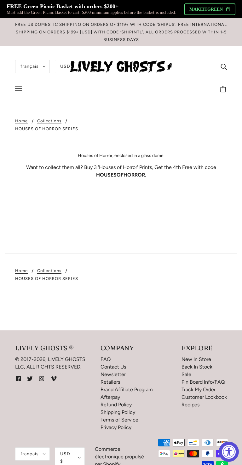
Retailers (110, 382)
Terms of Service (119, 420)
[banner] (121, 66)
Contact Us (113, 367)
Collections (49, 121)
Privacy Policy (116, 427)
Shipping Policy (118, 412)
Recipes (190, 405)
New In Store (196, 359)
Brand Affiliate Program (127, 389)
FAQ (106, 359)
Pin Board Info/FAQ (203, 382)
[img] (223, 66)
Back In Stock (197, 367)
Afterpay (110, 397)
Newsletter (113, 374)
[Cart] (224, 89)
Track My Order (199, 389)
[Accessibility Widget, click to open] (229, 452)
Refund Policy (116, 405)
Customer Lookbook (204, 397)
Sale (186, 374)
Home (21, 121)
